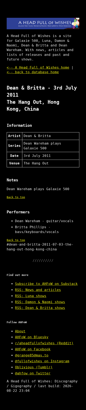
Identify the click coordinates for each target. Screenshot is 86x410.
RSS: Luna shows (30, 296)
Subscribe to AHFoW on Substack (46, 284)
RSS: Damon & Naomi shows (40, 302)
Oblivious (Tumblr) (34, 367)
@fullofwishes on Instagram (42, 361)
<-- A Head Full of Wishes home (38, 67)
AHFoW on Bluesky (31, 337)
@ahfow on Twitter (33, 373)
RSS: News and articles (38, 290)
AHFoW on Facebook (33, 349)
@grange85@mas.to (31, 355)
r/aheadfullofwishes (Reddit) (44, 343)
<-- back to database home (33, 72)
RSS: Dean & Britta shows (40, 308)
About (20, 331)
